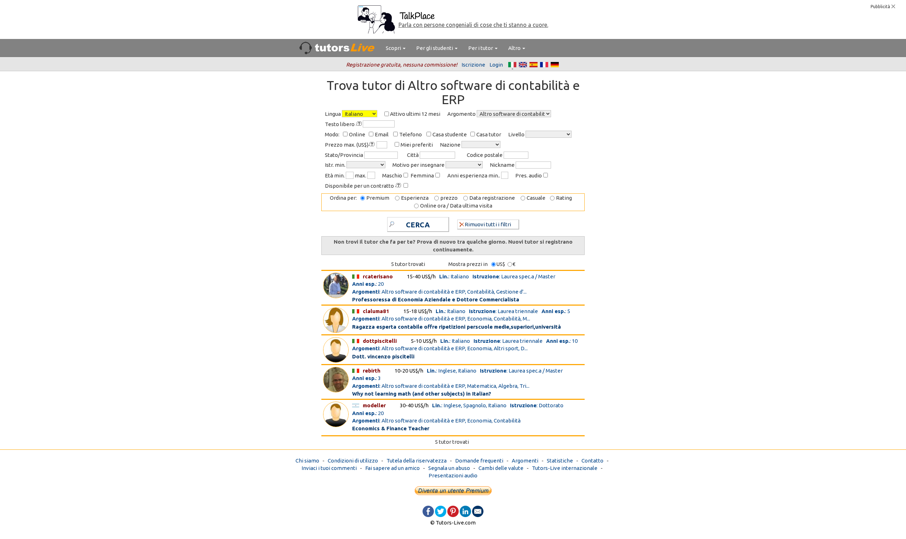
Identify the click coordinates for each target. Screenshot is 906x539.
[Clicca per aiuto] (359, 123)
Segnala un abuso (449, 468)
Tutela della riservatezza (416, 461)
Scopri (394, 48)
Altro (515, 48)
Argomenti (525, 461)
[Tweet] (440, 511)
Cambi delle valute (500, 468)
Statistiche (560, 461)
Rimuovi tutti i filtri (488, 224)
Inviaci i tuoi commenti (329, 468)
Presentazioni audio (453, 475)
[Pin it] (453, 511)
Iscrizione (473, 65)
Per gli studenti (435, 48)
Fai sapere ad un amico (392, 468)
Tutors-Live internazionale (564, 468)
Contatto (592, 461)
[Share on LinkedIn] (465, 511)
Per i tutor (481, 48)
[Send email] (477, 511)
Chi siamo (307, 461)
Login (496, 65)
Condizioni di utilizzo (353, 461)
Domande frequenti (479, 461)
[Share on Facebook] (428, 511)
